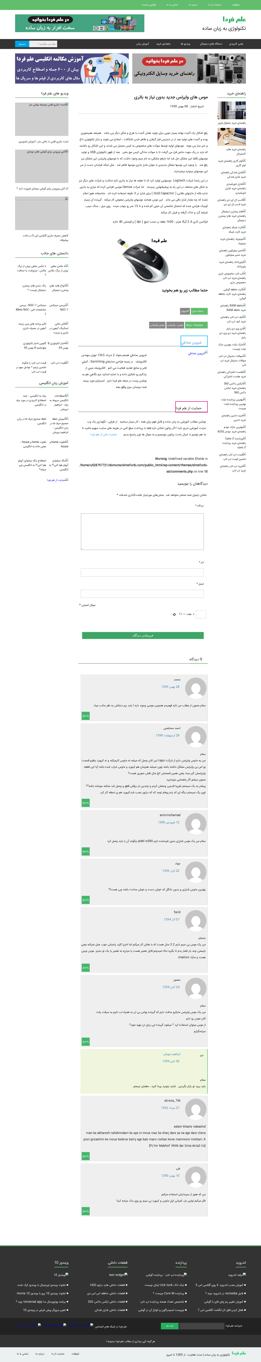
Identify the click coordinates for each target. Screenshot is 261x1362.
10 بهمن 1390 (170, 1176)
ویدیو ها (185, 44)
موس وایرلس (157, 325)
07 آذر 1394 (172, 919)
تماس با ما (173, 5)
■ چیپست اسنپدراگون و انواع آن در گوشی (162, 1310)
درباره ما (193, 5)
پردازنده (181, 1263)
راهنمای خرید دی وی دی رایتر (232, 335)
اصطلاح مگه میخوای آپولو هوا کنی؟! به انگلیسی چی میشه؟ (32, 465)
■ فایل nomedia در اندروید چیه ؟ (225, 1293)
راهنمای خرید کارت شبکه (234, 229)
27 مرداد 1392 (170, 1108)
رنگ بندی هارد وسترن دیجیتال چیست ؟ (34, 288)
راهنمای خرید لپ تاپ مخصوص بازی (234, 280)
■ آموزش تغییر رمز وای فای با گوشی (225, 1302)
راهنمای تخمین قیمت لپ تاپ (232, 457)
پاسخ (86, 715)
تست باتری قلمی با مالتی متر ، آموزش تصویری (43, 141)
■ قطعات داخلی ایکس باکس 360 (107, 1302)
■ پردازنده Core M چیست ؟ (170, 1293)
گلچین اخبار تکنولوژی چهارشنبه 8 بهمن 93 (34, 345)
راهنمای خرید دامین (234, 417)
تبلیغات (236, 5)
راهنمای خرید (163, 44)
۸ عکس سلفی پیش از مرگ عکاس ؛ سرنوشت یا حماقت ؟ (31, 270)
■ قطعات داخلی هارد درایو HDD (108, 1285)
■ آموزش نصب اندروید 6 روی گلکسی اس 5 (220, 1285)
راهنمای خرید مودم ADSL (232, 431)
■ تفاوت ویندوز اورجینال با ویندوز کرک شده (43, 1285)
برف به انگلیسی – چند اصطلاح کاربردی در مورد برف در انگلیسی (31, 400)
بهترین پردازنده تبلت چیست (235, 406)
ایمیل (200, 584)
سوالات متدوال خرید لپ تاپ (233, 362)
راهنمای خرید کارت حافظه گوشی (232, 296)
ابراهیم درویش (171, 1054)
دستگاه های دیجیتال (211, 44)
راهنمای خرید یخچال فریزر (232, 123)
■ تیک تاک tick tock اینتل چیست (166, 1285)
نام (201, 562)
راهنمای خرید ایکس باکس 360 (235, 390)
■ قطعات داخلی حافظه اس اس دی (107, 1293)
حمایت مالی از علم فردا (104, 434)
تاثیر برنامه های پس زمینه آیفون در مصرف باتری (32, 326)
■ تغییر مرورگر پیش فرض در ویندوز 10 (45, 1310)
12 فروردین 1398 (169, 822)
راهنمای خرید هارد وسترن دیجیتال (232, 218)
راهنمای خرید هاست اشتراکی (232, 374)
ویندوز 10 (61, 1263)
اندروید (241, 1263)
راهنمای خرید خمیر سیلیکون (232, 252)
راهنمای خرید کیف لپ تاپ (233, 319)
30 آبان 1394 (171, 1061)
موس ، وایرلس (175, 325)
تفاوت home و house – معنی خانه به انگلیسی (33, 444)
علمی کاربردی (236, 44)
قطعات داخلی (117, 1263)
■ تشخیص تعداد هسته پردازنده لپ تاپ (163, 1302)
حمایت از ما (215, 5)
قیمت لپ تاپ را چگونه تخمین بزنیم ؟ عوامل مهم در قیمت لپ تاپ (31, 367)
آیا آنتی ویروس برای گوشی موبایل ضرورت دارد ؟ (42, 189)
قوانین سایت (149, 5)
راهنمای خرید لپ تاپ (233, 468)
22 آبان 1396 (171, 871)
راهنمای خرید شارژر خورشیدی (235, 190)
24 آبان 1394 (171, 987)
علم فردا (234, 20)
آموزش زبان (142, 44)
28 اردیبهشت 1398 (168, 735)
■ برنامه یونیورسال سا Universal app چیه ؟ (42, 1302)
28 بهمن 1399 (170, 687)
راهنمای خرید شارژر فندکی (233, 174)
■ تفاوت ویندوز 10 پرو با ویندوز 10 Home (42, 1293)
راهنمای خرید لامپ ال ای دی (232, 202)
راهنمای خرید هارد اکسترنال (236, 151)
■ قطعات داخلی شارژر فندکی (111, 1310)
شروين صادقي (191, 343)
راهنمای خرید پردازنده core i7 (234, 445)
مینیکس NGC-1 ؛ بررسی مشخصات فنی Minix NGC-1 (31, 309)
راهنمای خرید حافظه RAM (233, 307)
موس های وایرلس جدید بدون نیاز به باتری (171, 97)
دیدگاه (199, 506)
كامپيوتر (185, 311)
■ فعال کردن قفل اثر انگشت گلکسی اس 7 (222, 1310)
